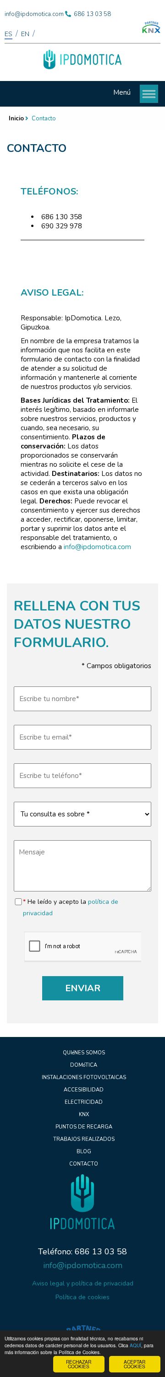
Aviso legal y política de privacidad (82, 1283)
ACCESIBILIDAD (84, 1089)
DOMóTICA (83, 1065)
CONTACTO (83, 1164)
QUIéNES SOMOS (84, 1052)
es (8, 34)
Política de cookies (82, 1297)
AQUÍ (135, 1345)
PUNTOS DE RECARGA (83, 1126)
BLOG (84, 1151)
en (25, 34)
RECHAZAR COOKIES (78, 1364)
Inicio (16, 118)
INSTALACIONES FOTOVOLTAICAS (84, 1077)
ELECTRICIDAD (84, 1102)
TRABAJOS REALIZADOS (84, 1139)
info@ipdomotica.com (34, 14)
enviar (82, 988)
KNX (84, 1114)
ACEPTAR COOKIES (134, 1364)
